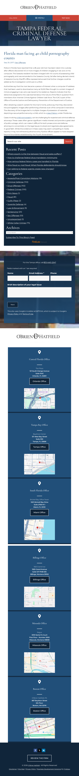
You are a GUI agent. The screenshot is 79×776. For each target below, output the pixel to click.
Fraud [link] (10, 197)
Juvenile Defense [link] (15, 204)
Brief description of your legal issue (25, 285)
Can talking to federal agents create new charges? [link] (30, 169)
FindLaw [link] (67, 769)
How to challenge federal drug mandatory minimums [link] (32, 158)
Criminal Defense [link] (15, 182)
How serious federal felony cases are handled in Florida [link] (32, 161)
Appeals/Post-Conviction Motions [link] (22, 178)
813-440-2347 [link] (50, 262)
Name (10, 273)
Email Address (36, 273)
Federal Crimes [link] (14, 189)
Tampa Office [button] (39, 447)
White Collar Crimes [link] (16, 223)
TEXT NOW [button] (66, 18)
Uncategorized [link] (14, 219)
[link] (39, 14)
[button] (39, 17)
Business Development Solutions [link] (49, 769)
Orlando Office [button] (39, 381)
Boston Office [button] (39, 711)
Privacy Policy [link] (31, 769)
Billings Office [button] (39, 580)
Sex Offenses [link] (20, 63)
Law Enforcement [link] (15, 208)
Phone (53, 273)
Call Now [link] (13, 18)
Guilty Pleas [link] (12, 201)
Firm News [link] (12, 193)
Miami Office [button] (39, 512)
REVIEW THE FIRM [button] (39, 758)
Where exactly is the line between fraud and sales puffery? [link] (34, 154)
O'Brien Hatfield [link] (34, 765)
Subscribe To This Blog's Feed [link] (20, 237)
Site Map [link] (21, 769)
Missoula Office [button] (39, 645)
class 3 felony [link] (52, 113)
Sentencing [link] (12, 212)
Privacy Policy (13, 314)
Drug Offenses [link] (14, 186)
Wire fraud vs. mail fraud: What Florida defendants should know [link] (37, 165)
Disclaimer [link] (13, 769)
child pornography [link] (24, 118)
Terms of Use (28, 314)
